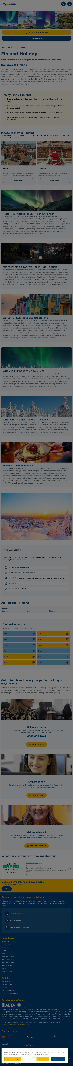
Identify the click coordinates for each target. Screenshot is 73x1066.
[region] (35, 1055)
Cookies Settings (12, 1059)
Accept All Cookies (58, 1059)
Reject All (42, 1059)
